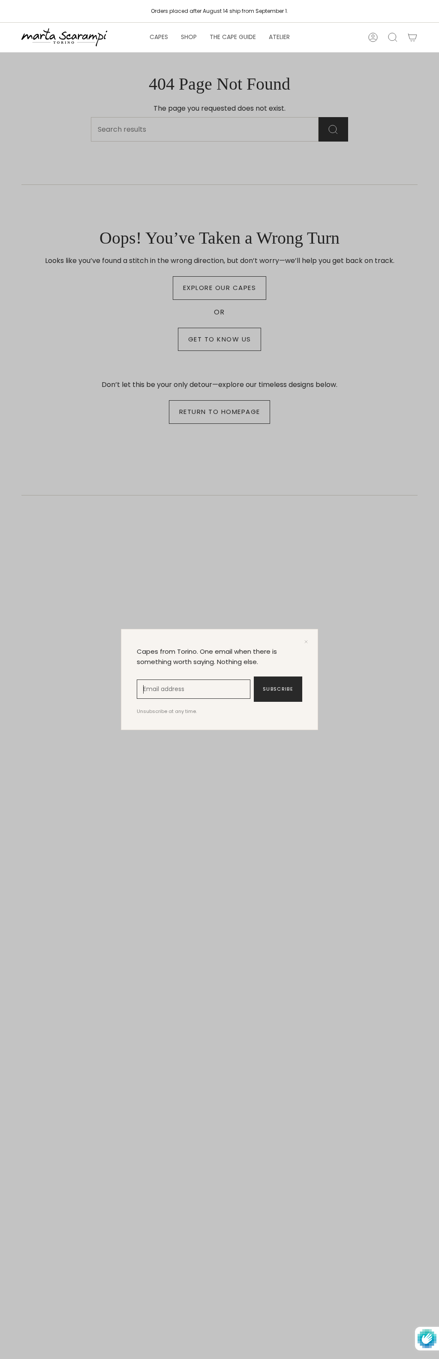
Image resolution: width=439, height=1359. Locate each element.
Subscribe (278, 689)
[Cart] (412, 37)
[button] (158, 37)
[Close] (306, 641)
